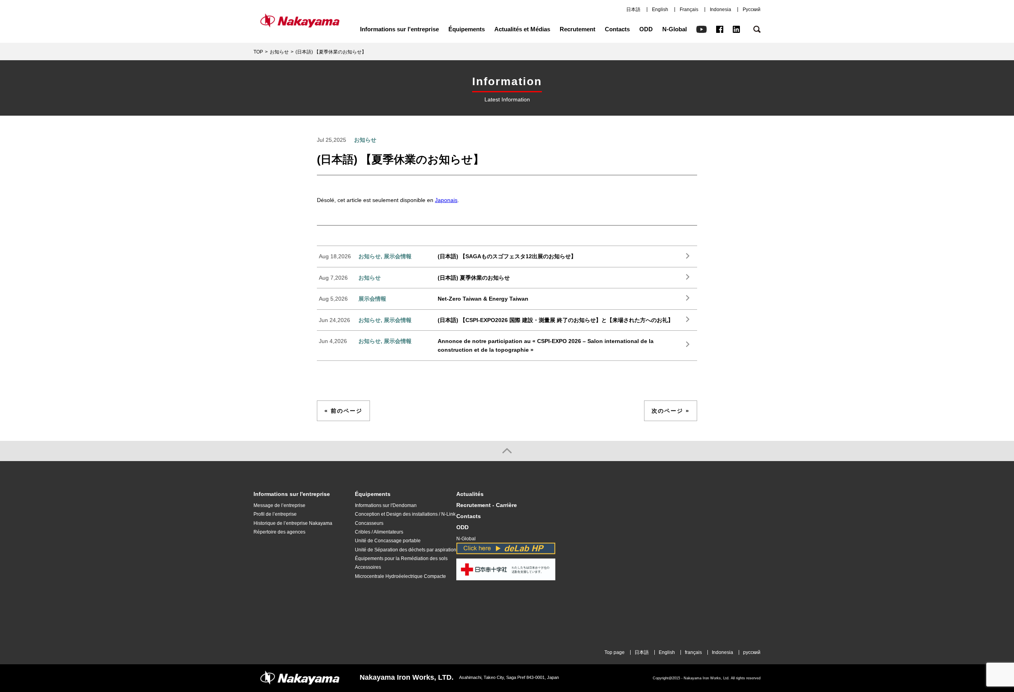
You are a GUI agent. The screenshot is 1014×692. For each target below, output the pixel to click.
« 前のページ (343, 411)
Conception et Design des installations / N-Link (405, 514)
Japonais (446, 200)
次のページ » (671, 411)
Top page (614, 652)
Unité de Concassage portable (388, 540)
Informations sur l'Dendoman (386, 505)
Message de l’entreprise (279, 505)
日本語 (633, 9)
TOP (258, 52)
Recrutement (577, 29)
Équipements (466, 29)
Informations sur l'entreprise (399, 29)
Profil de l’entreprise (275, 514)
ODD (646, 29)
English (660, 9)
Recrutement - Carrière (486, 505)
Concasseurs (369, 523)
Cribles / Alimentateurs (379, 532)
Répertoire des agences (279, 532)
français (693, 652)
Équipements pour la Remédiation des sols (401, 558)
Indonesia (720, 9)
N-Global (674, 29)
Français (689, 9)
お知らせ (279, 52)
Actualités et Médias (522, 29)
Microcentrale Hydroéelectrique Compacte (400, 576)
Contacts (617, 29)
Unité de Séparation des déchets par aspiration (405, 549)
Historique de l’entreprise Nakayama (293, 523)
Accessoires (368, 567)
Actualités (470, 494)
